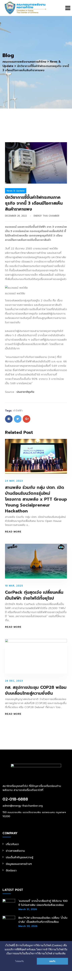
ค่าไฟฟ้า (18, 411)
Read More (13, 531)
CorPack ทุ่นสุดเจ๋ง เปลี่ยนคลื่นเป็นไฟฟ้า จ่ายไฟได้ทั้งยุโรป (34, 595)
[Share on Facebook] (9, 419)
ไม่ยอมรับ (19, 961)
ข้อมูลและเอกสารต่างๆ (19, 864)
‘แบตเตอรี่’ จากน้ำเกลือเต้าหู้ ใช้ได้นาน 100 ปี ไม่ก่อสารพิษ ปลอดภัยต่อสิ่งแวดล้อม (42, 903)
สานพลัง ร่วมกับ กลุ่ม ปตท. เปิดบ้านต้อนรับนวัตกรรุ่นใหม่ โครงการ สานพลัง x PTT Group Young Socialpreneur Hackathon (36, 499)
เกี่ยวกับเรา (12, 844)
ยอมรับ (52, 961)
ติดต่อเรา (11, 871)
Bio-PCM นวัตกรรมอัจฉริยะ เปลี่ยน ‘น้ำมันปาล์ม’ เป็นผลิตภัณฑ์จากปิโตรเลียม (42, 920)
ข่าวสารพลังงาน (15, 851)
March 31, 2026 (27, 909)
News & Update (16, 191)
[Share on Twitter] (17, 419)
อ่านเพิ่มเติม (59, 953)
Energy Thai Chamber (46, 215)
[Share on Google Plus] (26, 419)
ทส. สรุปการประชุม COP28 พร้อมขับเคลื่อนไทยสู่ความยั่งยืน (35, 690)
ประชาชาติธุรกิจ (25, 392)
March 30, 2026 (27, 926)
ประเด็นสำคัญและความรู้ (19, 857)
